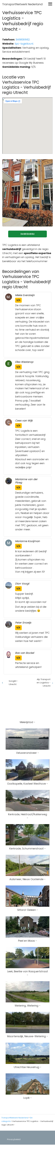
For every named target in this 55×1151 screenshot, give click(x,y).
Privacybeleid (13, 1139)
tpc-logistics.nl (24, 43)
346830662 (23, 39)
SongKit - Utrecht (13, 682)
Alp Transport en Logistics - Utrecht (43, 682)
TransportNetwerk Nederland (22, 4)
